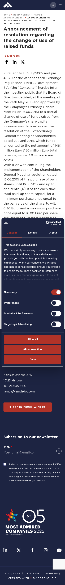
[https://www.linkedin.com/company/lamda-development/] (5, 550)
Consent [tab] (12, 232)
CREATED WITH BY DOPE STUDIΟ (32, 578)
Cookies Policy (52, 573)
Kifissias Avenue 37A (17, 374)
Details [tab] (32, 232)
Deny (32, 359)
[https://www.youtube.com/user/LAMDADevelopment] (59, 550)
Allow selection (32, 349)
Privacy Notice (51, 468)
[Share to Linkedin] (14, 61)
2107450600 (17, 385)
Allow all (32, 339)
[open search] (53, 5)
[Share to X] (22, 62)
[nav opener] (60, 5)
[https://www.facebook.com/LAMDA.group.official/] (32, 550)
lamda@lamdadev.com (19, 391)
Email (6, 447)
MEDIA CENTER (21, 15)
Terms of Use (32, 573)
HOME (6, 15)
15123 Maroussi (13, 380)
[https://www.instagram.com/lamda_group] (45, 550)
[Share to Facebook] (6, 62)
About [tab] (53, 232)
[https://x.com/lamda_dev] (18, 550)
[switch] (56, 303)
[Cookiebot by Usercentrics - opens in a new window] (46, 223)
